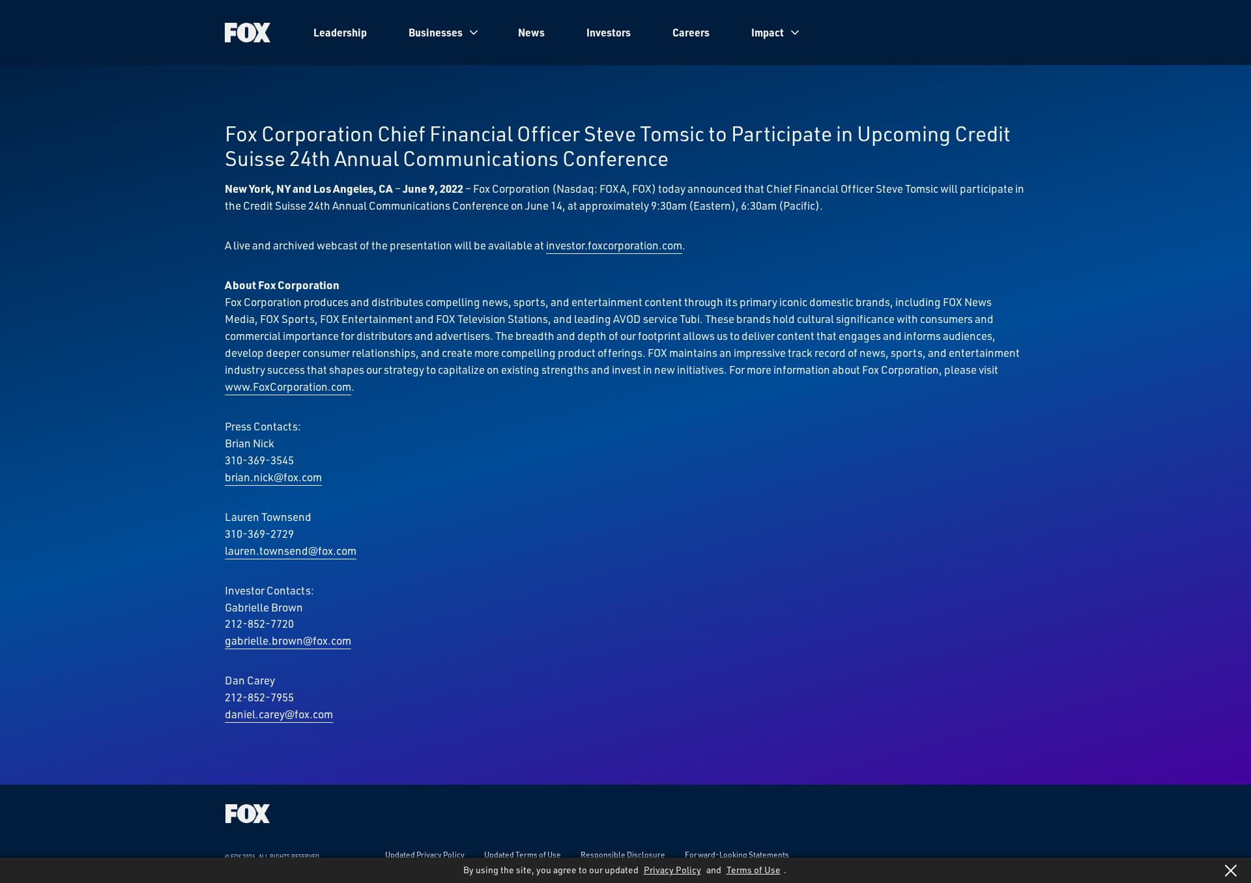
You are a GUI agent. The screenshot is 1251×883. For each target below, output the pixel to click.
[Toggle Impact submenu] (794, 32)
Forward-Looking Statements (737, 854)
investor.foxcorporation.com (614, 245)
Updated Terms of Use (522, 854)
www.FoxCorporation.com (288, 386)
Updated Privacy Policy (425, 854)
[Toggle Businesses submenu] (473, 32)
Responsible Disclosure (623, 854)
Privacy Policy (672, 869)
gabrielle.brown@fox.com (288, 640)
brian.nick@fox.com (273, 477)
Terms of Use (753, 869)
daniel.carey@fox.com (279, 714)
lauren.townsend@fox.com (290, 550)
